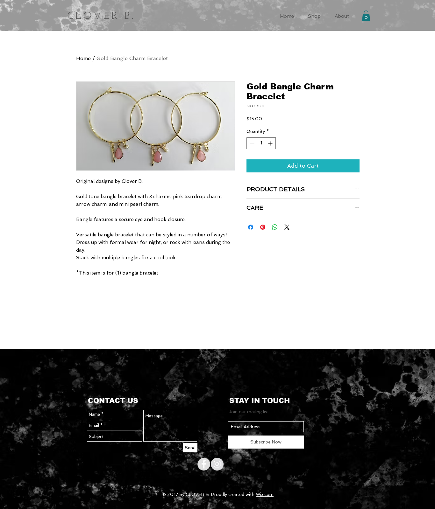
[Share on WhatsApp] (275, 227)
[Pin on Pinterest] (263, 227)
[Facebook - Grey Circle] (203, 464)
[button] (314, 15)
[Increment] (271, 143)
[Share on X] (287, 227)
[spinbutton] (261, 143)
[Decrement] (251, 143)
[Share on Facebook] (250, 227)
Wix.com (265, 494)
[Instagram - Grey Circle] (217, 464)
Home (83, 58)
